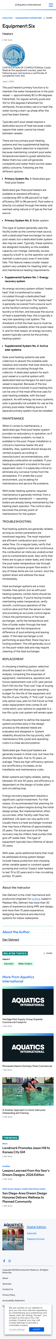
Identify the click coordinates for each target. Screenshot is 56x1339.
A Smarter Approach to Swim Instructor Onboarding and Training (24, 1111)
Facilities (7, 18)
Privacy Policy (8, 1295)
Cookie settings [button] (17, 1329)
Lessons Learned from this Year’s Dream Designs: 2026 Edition (25, 1172)
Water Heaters (25, 963)
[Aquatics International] (28, 4)
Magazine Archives (36, 1239)
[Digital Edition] (13, 1248)
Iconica (36, 898)
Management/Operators (29, 18)
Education (9, 963)
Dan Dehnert (10, 939)
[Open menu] (51, 5)
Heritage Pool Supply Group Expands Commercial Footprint (22, 1021)
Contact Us (7, 1289)
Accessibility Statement (13, 1300)
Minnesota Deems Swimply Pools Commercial (27, 1066)
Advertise (6, 1284)
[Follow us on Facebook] (4, 1261)
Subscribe (31, 1233)
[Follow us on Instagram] (9, 1261)
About (5, 1278)
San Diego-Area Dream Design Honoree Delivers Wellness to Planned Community (24, 1197)
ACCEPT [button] (36, 1329)
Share (49, 18)
